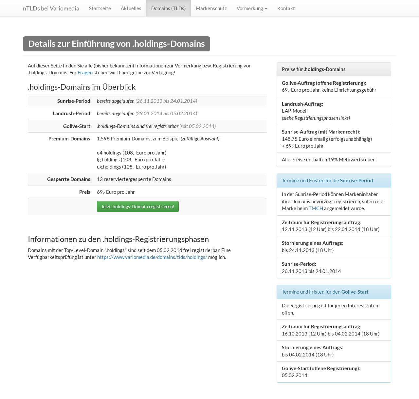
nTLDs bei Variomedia (51, 8)
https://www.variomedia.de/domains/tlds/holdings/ (152, 257)
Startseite (100, 8)
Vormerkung (250, 8)
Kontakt (286, 8)
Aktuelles (131, 8)
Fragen (85, 72)
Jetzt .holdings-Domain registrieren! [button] (137, 206)
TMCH (316, 208)
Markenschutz (211, 8)
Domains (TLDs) (168, 8)
